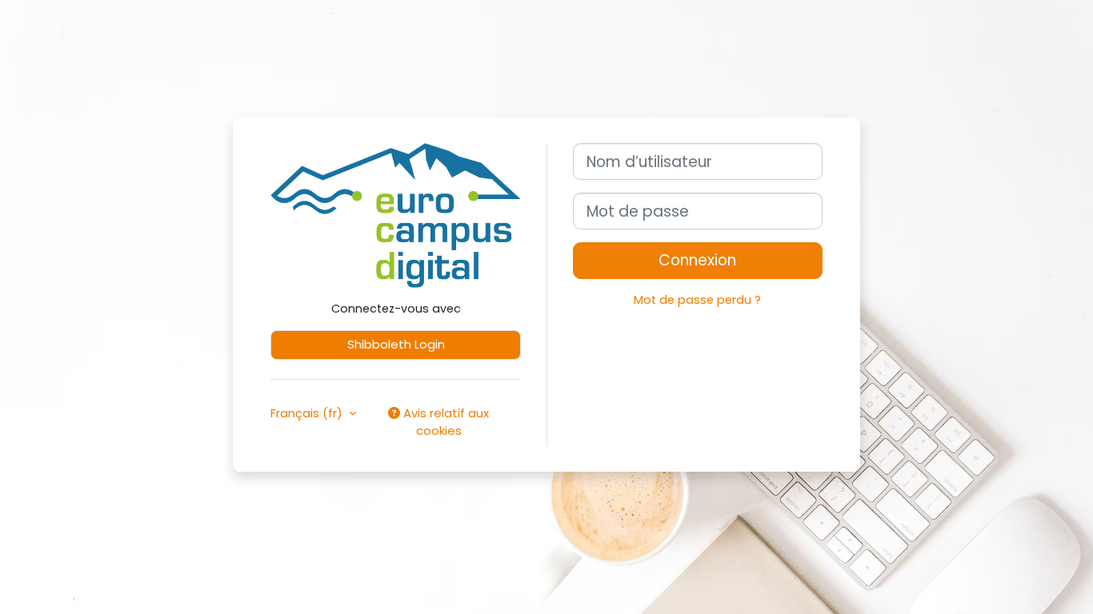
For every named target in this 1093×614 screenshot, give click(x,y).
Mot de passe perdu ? (697, 300)
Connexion (697, 260)
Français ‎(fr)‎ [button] (308, 413)
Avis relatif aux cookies (444, 422)
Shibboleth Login (396, 344)
